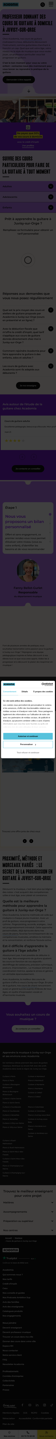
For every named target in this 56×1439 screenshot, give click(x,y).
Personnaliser (26, 744)
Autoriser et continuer (28, 736)
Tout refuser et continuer (28, 752)
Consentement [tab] (9, 691)
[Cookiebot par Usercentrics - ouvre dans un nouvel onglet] (41, 684)
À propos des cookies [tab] (43, 691)
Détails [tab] (25, 691)
